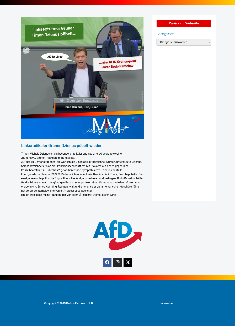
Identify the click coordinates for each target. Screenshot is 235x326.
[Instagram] (117, 262)
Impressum (166, 303)
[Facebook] (107, 262)
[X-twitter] (128, 262)
